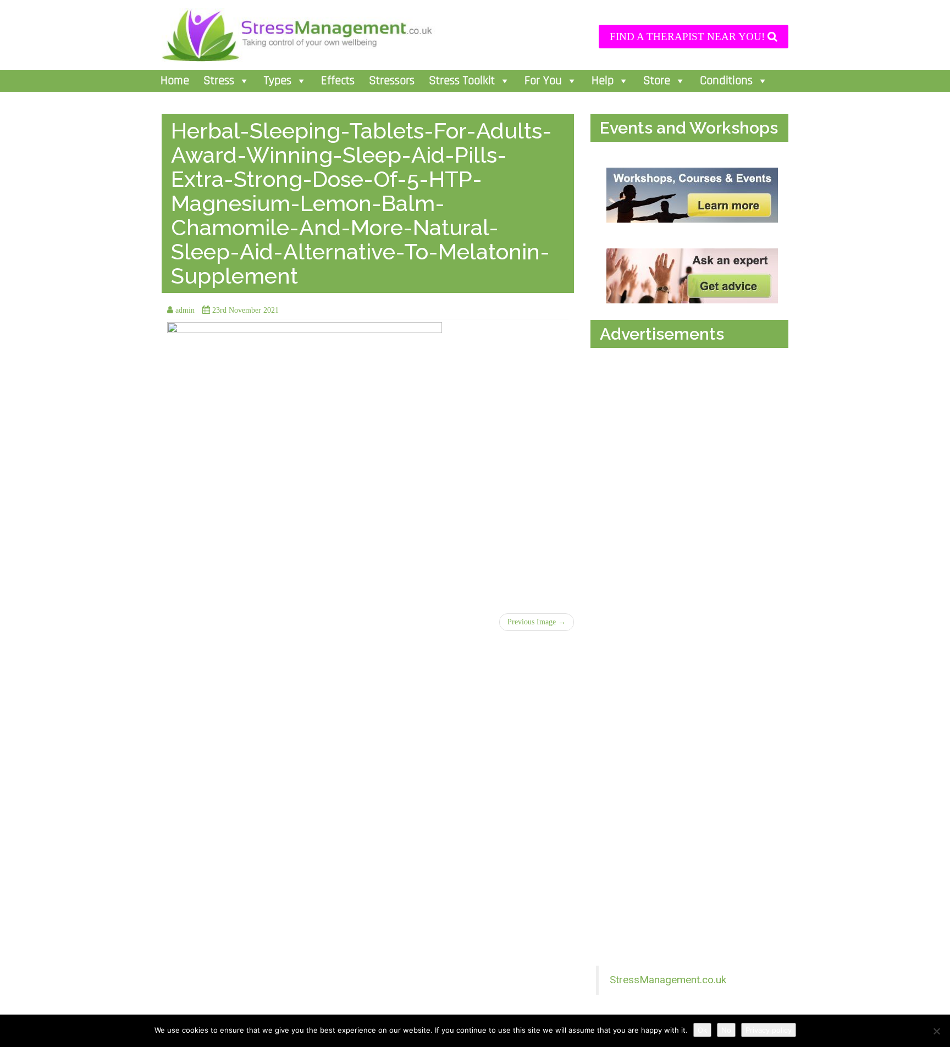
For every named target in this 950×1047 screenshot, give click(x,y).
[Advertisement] (692, 466)
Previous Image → (536, 622)
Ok (702, 1030)
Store (656, 80)
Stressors (392, 80)
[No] (936, 1031)
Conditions (726, 80)
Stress (218, 80)
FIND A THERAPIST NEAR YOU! (688, 36)
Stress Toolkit (462, 80)
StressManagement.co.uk (668, 979)
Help (603, 80)
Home (175, 80)
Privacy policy (768, 1030)
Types (277, 80)
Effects (338, 80)
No (726, 1030)
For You (543, 80)
